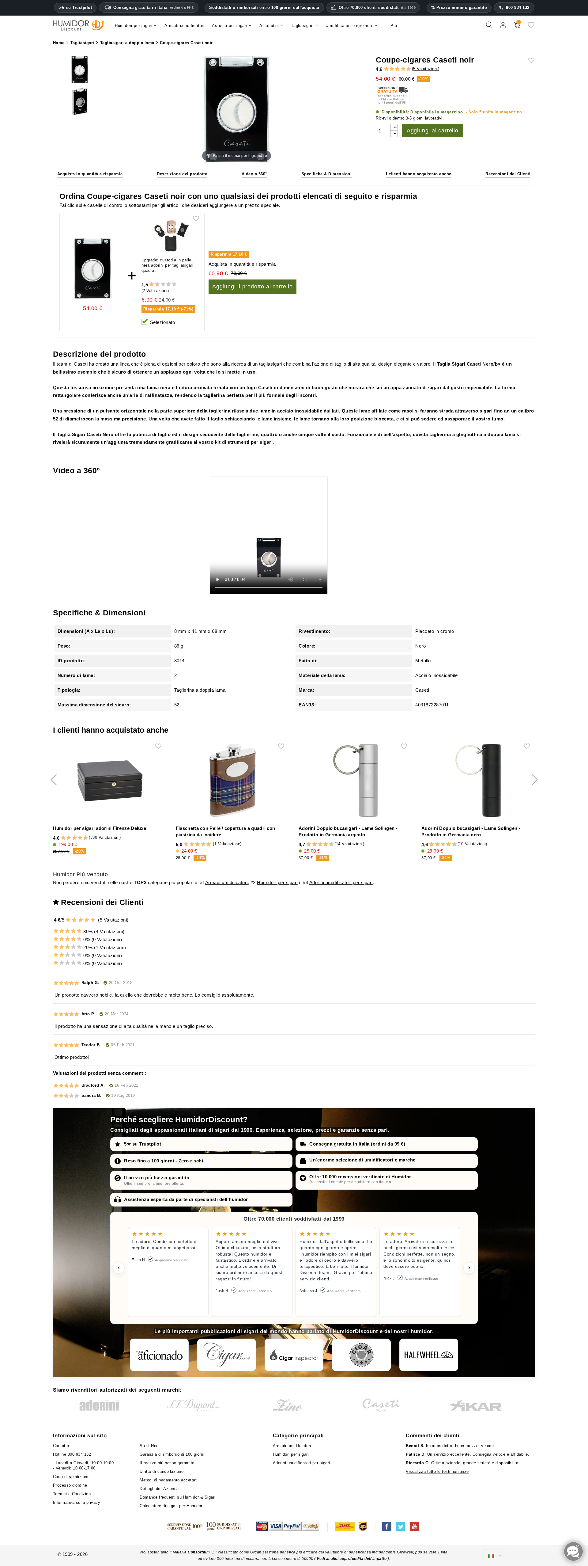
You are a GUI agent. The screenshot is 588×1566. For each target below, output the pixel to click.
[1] (383, 69)
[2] (386, 69)
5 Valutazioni (425, 69)
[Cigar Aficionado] (159, 1355)
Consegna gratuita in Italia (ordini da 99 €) (357, 1143)
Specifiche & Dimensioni (326, 174)
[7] (400, 69)
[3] (154, 284)
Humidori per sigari (277, 882)
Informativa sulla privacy (76, 1502)
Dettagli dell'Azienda (159, 1488)
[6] (397, 69)
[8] (403, 69)
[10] (174, 284)
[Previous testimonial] (119, 1268)
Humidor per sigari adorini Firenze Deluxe (99, 828)
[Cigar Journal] (226, 1355)
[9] (405, 69)
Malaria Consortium (191, 1552)
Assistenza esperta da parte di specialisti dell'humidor (186, 1199)
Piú (393, 25)
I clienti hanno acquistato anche (418, 174)
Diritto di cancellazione (161, 1471)
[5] (394, 69)
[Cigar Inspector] (294, 1355)
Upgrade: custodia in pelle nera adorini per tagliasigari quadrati (167, 265)
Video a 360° (254, 174)
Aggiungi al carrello (432, 130)
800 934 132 (518, 7)
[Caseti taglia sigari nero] (80, 102)
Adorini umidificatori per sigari (341, 882)
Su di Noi (148, 1445)
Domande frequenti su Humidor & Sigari (178, 1497)
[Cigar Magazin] (361, 1355)
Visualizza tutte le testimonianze (437, 1471)
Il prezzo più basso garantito (157, 1177)
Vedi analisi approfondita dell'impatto (352, 1558)
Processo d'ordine (70, 1485)
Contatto (61, 1445)
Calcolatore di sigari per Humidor (171, 1505)
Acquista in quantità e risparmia (90, 174)
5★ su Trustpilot (75, 8)
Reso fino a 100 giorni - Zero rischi (163, 1160)
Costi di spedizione (71, 1476)
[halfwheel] (428, 1355)
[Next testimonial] (469, 1268)
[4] (391, 69)
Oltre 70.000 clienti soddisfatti (377, 8)
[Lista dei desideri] (531, 27)
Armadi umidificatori (226, 882)
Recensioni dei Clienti (507, 174)
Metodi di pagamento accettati (169, 1480)
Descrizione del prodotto (182, 174)
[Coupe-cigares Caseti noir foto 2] (80, 70)
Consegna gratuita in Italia (153, 7)
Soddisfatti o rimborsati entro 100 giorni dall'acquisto (264, 7)
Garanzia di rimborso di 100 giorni (172, 1454)
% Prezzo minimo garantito (459, 7)
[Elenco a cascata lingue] (495, 1555)
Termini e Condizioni (72, 1494)
